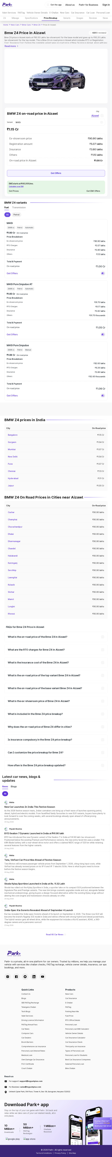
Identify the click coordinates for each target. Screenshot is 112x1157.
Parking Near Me (72, 1011)
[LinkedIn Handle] (34, 976)
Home (5, 25)
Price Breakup (50, 18)
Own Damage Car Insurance (32, 1060)
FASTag (68, 1007)
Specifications (31, 18)
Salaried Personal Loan (74, 1064)
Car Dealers (26, 1038)
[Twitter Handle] (25, 976)
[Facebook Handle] (16, 976)
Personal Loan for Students (76, 1055)
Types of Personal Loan (74, 1051)
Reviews (93, 18)
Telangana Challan (28, 1007)
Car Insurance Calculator (75, 1038)
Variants (66, 18)
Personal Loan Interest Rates (33, 1051)
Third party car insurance (75, 1046)
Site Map (72, 1153)
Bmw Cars (26, 25)
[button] (102, 273)
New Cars (15, 25)
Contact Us (25, 994)
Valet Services (27, 1016)
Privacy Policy (60, 1153)
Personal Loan (71, 1025)
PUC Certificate (27, 1064)
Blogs (23, 998)
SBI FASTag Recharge (30, 1003)
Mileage (15, 18)
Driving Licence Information (32, 1020)
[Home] (7, 5)
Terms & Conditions (44, 1153)
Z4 (4, 18)
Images (79, 18)
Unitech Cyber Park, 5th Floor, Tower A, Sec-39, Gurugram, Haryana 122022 (39, 1092)
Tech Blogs (25, 1011)
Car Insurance (71, 998)
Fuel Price (69, 1016)
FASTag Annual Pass (29, 1025)
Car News (25, 1029)
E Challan (69, 1003)
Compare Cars (27, 1033)
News (105, 18)
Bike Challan (70, 1068)
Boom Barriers (27, 1042)
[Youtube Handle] (42, 976)
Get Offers (56, 173)
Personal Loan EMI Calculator (77, 1029)
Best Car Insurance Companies (78, 1060)
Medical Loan (26, 1055)
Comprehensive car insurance (33, 1046)
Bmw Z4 (37, 25)
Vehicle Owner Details (74, 1033)
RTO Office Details (72, 1020)
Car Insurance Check (73, 1042)
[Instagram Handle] (7, 976)
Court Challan (26, 1068)
